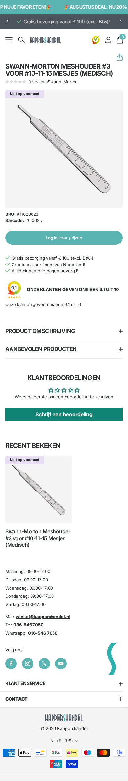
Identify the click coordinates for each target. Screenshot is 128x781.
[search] (21, 40)
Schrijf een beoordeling (64, 414)
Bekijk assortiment (9, 39)
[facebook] (11, 663)
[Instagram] (27, 663)
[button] (7, 21)
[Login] (108, 40)
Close (64, 684)
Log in (64, 237)
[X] (44, 663)
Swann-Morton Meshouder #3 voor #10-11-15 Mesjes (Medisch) (37, 538)
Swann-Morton (62, 81)
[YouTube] (61, 663)
